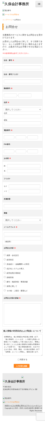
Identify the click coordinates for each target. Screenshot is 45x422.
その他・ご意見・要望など (17, 291)
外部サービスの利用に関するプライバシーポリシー (23, 406)
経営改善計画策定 (14, 273)
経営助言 (10, 260)
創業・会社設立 (13, 255)
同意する (23, 359)
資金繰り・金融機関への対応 (18, 264)
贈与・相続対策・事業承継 (17, 282)
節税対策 (10, 277)
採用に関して (12, 286)
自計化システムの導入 (15, 269)
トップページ (7, 20)
